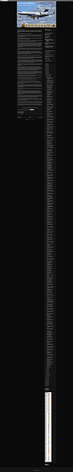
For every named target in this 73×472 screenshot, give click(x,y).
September (48, 366)
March (48, 373)
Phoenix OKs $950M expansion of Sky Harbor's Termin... (49, 150)
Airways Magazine (47, 58)
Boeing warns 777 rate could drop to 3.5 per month (50, 129)
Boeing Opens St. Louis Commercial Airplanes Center (50, 247)
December (48, 74)
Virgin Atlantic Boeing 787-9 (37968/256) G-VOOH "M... (50, 191)
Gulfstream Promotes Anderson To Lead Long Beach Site (49, 87)
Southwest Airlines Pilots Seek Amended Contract (50, 342)
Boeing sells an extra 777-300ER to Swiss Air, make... (50, 155)
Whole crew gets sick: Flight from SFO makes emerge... (50, 181)
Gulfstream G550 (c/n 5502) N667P (49, 272)
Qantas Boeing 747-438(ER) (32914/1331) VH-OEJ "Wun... (50, 186)
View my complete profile (48, 30)
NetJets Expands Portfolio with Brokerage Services (50, 212)
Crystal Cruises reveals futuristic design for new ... (50, 355)
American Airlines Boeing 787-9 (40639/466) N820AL (50, 252)
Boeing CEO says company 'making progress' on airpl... (49, 332)
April (47, 372)
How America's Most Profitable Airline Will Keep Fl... (50, 217)
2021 (46, 67)
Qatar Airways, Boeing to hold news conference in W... (50, 350)
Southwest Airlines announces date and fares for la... (50, 254)
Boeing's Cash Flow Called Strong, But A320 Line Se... (50, 327)
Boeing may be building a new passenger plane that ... (50, 122)
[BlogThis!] (31, 109)
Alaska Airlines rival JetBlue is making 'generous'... (49, 352)
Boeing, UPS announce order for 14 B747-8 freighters (50, 141)
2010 (46, 383)
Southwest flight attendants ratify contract (49, 94)
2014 (46, 378)
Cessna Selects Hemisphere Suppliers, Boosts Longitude (50, 92)
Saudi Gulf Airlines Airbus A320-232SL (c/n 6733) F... (50, 302)
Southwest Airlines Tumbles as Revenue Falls (50, 173)
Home (30, 117)
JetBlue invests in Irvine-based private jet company (50, 153)
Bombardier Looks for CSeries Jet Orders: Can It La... (49, 97)
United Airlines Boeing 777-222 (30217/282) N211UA (50, 201)
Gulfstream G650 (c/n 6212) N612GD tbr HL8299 (49, 265)
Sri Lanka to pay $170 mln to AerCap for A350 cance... (50, 339)
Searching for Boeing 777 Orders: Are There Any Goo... (50, 105)
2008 (46, 385)
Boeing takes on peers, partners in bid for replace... (50, 214)
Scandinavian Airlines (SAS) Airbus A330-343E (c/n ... (49, 188)
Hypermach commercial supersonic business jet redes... (50, 120)
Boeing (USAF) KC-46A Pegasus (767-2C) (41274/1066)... (50, 334)
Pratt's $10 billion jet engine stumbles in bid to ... (50, 257)
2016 (46, 73)
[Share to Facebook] (32, 109)
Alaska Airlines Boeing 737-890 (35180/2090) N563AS (50, 178)
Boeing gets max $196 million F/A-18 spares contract (50, 175)
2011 (46, 382)
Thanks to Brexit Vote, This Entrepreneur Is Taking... (50, 239)
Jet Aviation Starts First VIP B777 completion (50, 85)
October (48, 76)
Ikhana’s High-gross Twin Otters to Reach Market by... (50, 83)
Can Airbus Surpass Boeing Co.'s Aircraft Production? (50, 222)
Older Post (40, 117)
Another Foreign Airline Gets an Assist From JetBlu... (50, 219)
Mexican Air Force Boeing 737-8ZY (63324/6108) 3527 (50, 309)
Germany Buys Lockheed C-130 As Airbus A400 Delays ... (50, 347)
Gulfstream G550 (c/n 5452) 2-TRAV (49, 249)
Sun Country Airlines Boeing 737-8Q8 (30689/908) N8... (49, 168)
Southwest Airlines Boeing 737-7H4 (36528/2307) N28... (50, 259)
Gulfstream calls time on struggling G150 (50, 360)
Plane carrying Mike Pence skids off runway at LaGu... (50, 125)
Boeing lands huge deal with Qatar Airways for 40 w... (50, 324)
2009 (46, 384)
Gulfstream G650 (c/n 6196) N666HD (49, 267)
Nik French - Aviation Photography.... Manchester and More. (50, 40)
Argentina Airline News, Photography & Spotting (49, 46)
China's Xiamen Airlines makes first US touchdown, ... (50, 365)
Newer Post (19, 117)
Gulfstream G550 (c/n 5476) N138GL (49, 268)
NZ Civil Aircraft (48, 34)
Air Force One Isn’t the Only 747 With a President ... (50, 109)
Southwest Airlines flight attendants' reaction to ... (50, 329)
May (47, 371)
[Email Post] (28, 109)
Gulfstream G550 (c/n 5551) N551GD (49, 157)
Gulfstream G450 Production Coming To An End (50, 230)
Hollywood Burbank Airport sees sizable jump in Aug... (49, 337)
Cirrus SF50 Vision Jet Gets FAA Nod (49, 89)
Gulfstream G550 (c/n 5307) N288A (49, 270)
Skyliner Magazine (47, 59)
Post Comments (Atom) (32, 119)
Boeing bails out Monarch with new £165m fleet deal (50, 312)
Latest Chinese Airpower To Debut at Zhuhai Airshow (50, 78)
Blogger (38, 470)
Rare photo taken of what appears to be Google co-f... (50, 227)
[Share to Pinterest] (33, 109)
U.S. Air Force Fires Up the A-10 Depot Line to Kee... (50, 170)
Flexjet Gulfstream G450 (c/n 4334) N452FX (50, 278)
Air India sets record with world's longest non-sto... (50, 225)
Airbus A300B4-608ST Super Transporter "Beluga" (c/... (49, 282)
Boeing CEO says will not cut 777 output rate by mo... (50, 148)
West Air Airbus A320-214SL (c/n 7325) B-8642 (50, 292)
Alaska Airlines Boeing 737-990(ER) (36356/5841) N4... (49, 165)
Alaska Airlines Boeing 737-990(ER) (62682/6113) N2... (49, 163)
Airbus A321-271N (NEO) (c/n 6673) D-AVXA (50, 304)
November (48, 75)
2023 (46, 65)
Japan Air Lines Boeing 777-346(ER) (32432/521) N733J (50, 183)
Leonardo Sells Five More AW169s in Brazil (50, 80)
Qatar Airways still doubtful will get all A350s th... (49, 135)
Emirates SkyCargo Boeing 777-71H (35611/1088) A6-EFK (50, 196)
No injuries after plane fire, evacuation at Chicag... (49, 112)
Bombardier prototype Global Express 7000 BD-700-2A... (50, 160)
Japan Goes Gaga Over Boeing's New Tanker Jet (50, 307)
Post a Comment (21, 113)
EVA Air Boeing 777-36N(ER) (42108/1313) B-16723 (50, 194)
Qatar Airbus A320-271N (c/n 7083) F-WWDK (50, 145)
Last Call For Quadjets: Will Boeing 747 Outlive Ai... (50, 117)
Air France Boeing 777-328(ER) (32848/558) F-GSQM (50, 206)
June (47, 370)
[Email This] (30, 109)
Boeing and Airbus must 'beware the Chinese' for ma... (50, 345)
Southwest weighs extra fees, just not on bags (50, 127)
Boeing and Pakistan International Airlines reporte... (50, 358)
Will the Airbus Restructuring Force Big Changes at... (50, 362)
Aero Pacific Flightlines (26, 3)
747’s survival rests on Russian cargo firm (49, 321)
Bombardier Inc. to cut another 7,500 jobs (49, 237)
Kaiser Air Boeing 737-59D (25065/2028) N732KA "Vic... (49, 262)
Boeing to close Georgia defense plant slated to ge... (50, 242)
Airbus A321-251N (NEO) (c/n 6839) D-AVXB (50, 300)
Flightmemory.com (47, 53)
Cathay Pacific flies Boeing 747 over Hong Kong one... (50, 319)
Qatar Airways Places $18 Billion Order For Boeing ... (50, 314)
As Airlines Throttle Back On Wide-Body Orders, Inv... (50, 133)
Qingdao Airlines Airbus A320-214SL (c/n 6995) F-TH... (50, 295)
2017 (46, 72)
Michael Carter (48, 29)
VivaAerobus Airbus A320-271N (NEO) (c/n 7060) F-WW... (50, 287)
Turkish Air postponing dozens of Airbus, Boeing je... (49, 317)
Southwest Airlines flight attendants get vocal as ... (50, 138)
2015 (46, 377)
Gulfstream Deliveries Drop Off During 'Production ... (49, 143)
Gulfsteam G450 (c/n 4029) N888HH (49, 280)
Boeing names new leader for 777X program (50, 107)
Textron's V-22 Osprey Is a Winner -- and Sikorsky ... (50, 298)
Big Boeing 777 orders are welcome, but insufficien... (50, 245)
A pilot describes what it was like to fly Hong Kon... (50, 285)
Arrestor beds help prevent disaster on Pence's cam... (49, 102)
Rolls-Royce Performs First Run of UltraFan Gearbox (50, 209)
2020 (46, 68)
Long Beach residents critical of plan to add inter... (50, 235)
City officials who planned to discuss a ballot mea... (50, 232)
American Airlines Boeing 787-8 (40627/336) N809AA (50, 199)
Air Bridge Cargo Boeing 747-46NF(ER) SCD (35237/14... (50, 204)
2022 (46, 66)
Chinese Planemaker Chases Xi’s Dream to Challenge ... (50, 100)
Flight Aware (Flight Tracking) (49, 54)
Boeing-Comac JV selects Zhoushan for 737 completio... (50, 114)
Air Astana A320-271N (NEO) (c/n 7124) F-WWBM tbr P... (50, 290)
